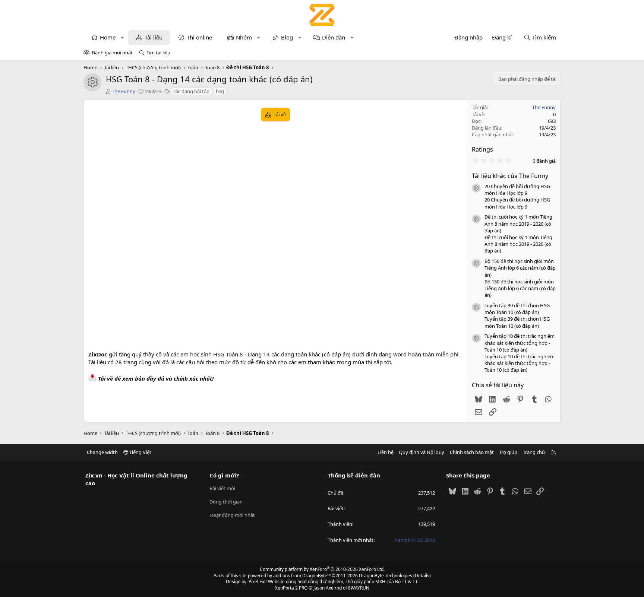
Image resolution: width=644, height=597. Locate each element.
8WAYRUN (358, 588)
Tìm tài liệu (158, 52)
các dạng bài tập (191, 91)
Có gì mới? (224, 475)
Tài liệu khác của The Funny (510, 176)
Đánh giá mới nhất (112, 52)
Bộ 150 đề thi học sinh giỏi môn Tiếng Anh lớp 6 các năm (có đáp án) (520, 268)
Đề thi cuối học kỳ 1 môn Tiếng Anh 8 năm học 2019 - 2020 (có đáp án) (518, 223)
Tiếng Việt (139, 452)
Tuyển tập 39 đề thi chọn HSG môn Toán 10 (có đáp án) (517, 308)
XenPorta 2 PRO (291, 588)
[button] (122, 37)
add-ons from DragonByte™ (302, 575)
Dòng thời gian (226, 501)
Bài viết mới (222, 488)
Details (422, 575)
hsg (220, 91)
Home (108, 37)
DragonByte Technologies (385, 575)
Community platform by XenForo (322, 569)
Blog (287, 37)
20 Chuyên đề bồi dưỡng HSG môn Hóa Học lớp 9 (517, 189)
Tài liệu (153, 37)
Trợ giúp (508, 452)
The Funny (123, 91)
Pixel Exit (258, 581)
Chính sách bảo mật (472, 452)
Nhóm (244, 37)
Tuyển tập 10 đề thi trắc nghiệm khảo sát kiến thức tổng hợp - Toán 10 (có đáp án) (519, 343)
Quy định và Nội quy (421, 452)
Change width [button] (102, 452)
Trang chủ (534, 452)
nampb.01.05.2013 (415, 540)
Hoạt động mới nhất (232, 515)
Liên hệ (386, 452)
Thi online (199, 37)
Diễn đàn (333, 37)
